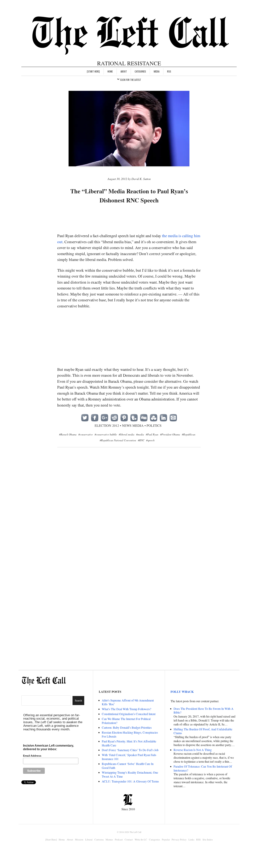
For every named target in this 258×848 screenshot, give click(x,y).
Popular (166, 839)
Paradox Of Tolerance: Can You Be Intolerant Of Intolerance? (203, 768)
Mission (79, 839)
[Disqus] (129, 512)
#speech (150, 440)
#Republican (188, 434)
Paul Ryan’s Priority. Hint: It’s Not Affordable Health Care (129, 743)
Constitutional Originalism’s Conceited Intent (128, 714)
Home (110, 71)
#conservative (85, 434)
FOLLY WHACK (182, 691)
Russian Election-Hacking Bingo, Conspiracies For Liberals (130, 734)
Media (156, 71)
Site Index (207, 839)
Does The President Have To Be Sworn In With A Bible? (203, 711)
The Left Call (135, 831)
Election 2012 (107, 425)
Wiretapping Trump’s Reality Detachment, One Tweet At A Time (130, 774)
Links (191, 839)
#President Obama (170, 434)
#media (140, 434)
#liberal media (126, 434)
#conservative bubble (106, 434)
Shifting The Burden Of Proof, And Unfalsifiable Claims (203, 731)
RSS (169, 71)
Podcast (119, 839)
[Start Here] (93, 71)
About (124, 71)
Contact (129, 839)
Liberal (89, 839)
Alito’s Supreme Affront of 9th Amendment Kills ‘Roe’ (128, 702)
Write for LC (141, 839)
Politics (154, 425)
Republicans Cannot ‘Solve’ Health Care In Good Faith (128, 766)
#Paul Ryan (152, 434)
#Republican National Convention (118, 440)
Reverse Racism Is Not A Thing (193, 750)
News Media (133, 425)
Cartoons (99, 839)
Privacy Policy (179, 839)
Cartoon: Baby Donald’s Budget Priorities (127, 727)
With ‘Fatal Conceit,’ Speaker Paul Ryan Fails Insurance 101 (129, 757)
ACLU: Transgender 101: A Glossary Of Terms (130, 781)
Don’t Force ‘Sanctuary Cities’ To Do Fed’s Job (130, 750)
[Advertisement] (129, 218)
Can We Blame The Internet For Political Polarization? (126, 721)
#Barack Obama (67, 434)
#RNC (141, 440)
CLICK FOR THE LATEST (130, 80)
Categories (140, 71)
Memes (109, 839)
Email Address (32, 755)
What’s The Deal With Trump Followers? (126, 709)
